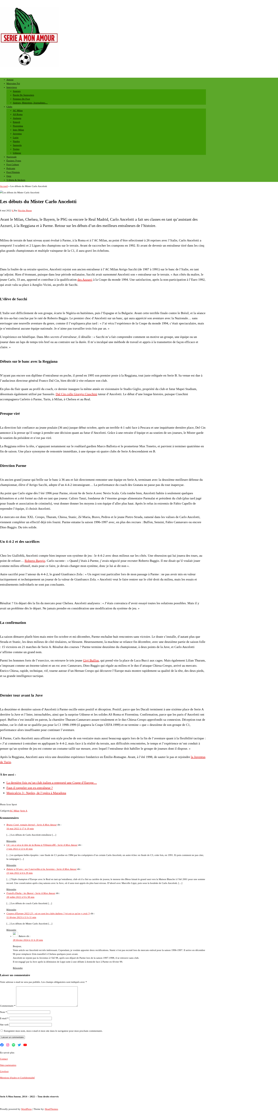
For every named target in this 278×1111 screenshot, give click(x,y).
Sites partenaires (8, 1065)
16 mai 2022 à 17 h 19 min (20, 828)
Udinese (17, 153)
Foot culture (12, 164)
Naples (16, 141)
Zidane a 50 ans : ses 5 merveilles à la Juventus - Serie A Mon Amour (41, 869)
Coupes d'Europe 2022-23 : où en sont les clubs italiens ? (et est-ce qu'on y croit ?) (48, 913)
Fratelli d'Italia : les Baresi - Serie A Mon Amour (30, 893)
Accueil (4, 186)
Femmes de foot (21, 99)
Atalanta (17, 118)
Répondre (11, 841)
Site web (4, 1024)
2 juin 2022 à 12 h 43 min (19, 849)
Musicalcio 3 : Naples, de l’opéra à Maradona (36, 793)
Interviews (11, 87)
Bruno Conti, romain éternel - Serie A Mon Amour (31, 824)
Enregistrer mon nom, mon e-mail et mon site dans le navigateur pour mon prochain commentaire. (53, 1031)
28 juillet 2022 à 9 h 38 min (20, 897)
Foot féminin (13, 172)
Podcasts (10, 168)
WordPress (26, 1109)
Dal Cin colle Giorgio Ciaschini (76, 394)
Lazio (16, 137)
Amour (10, 79)
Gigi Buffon (91, 660)
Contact (4, 1059)
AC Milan (18, 110)
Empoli (16, 122)
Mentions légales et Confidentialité (17, 1077)
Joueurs (17, 91)
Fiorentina (18, 126)
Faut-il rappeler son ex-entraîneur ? (29, 788)
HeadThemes (51, 1109)
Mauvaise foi (13, 83)
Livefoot (4, 1071)
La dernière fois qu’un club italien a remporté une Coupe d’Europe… (51, 782)
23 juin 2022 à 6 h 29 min (19, 873)
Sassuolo (17, 145)
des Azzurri (84, 279)
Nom (3, 1012)
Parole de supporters (23, 95)
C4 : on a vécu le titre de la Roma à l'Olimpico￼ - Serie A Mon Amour (42, 845)
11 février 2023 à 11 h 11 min (21, 917)
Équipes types (13, 160)
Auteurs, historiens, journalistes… (30, 102)
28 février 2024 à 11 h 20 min (28, 940)
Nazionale (11, 157)
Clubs (9, 106)
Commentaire (7, 1006)
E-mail (4, 1018)
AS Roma (18, 114)
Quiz (8, 176)
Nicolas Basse (25, 210)
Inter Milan (18, 130)
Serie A (23, 810)
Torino (16, 149)
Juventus (17, 133)
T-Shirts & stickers (15, 180)
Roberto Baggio (35, 560)
